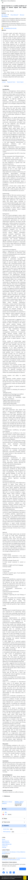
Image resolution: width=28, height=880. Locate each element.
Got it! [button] (25, 878)
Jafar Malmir (4, 15)
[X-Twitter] (7, 873)
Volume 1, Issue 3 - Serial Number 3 (19, 802)
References (7, 796)
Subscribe (22, 869)
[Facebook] (3, 873)
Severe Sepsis (20, 82)
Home (3, 839)
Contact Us (4, 845)
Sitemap (4, 847)
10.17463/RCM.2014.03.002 (9, 28)
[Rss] (13, 873)
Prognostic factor (11, 82)
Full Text (6, 86)
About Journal (5, 841)
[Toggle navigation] (13, 2)
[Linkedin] (10, 873)
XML (5, 812)
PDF (7, 814)
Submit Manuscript (6, 844)
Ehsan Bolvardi (14, 15)
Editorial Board (5, 842)
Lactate (4, 82)
